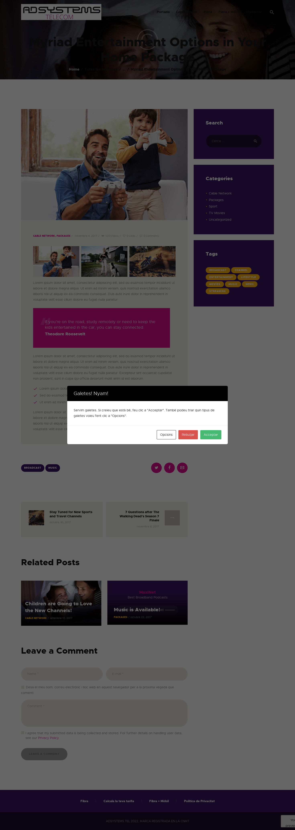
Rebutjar (188, 435)
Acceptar (211, 435)
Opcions (166, 435)
